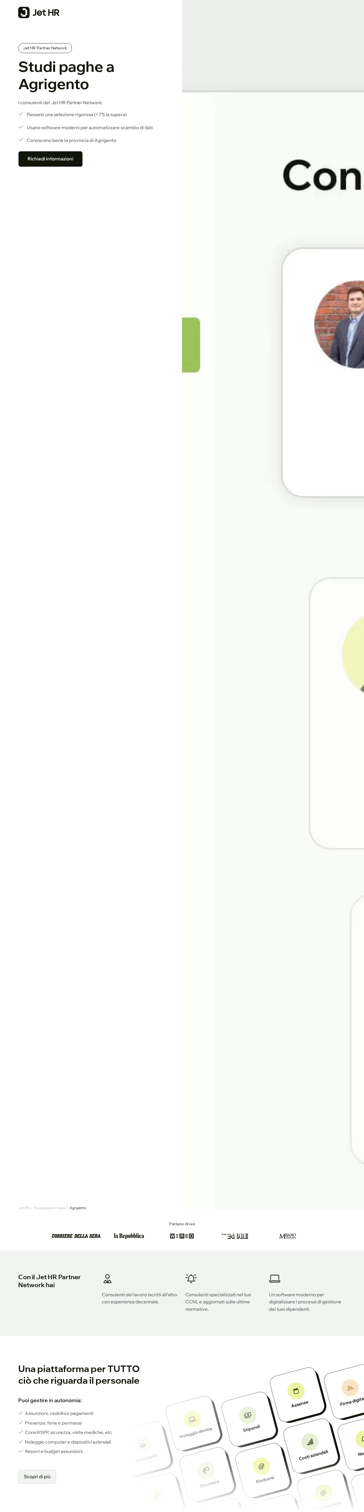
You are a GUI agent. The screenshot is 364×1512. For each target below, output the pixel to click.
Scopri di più (37, 1476)
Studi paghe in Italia (49, 1208)
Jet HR (23, 1208)
